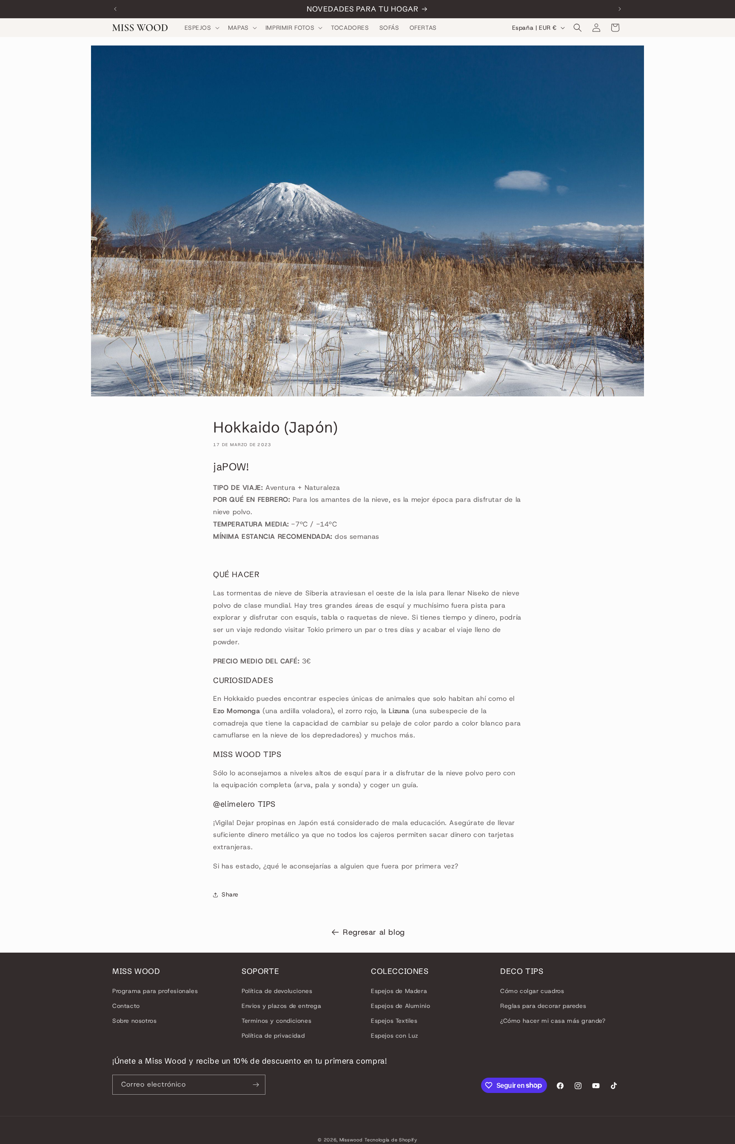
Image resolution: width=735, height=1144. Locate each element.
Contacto (126, 1006)
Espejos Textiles (394, 1020)
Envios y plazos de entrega (282, 1006)
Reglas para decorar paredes (543, 1006)
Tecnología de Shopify (391, 1140)
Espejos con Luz (395, 1035)
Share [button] (230, 894)
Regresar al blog (374, 932)
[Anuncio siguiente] (619, 9)
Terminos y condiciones (276, 1020)
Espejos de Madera (399, 990)
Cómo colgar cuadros (532, 990)
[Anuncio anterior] (115, 9)
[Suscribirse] (255, 1085)
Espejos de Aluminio (400, 1006)
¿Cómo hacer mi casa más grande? (553, 1020)
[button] (201, 28)
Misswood (351, 1140)
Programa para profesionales (155, 990)
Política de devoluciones (277, 990)
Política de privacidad (273, 1035)
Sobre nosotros (134, 1020)
